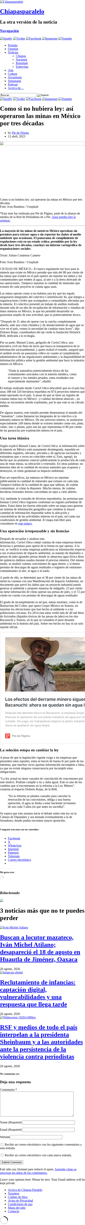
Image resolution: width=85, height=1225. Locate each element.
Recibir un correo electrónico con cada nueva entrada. (38, 1155)
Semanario (14, 81)
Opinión (13, 48)
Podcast (13, 84)
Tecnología (15, 77)
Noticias (13, 52)
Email (11, 1129)
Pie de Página (20, 132)
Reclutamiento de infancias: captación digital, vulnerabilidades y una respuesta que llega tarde (38, 993)
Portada (12, 45)
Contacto (13, 1211)
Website (5, 1137)
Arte (10, 70)
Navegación (9, 31)
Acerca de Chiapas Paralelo (25, 1190)
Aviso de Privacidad (20, 1200)
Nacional (21, 59)
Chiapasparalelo (22, 11)
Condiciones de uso (20, 1204)
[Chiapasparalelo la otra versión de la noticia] (42, 2)
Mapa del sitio (17, 1207)
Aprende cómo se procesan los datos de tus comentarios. (38, 1171)
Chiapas (21, 56)
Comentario (8, 1089)
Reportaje (22, 63)
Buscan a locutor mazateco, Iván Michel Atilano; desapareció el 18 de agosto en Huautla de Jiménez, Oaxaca (40, 948)
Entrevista (22, 66)
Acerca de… (16, 88)
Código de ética (17, 1197)
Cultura (12, 73)
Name (11, 1122)
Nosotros (13, 1193)
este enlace (25, 523)
